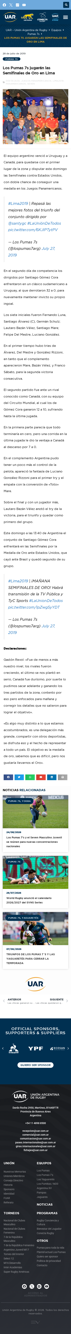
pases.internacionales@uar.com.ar (35, 1142)
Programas (47, 1213)
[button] (66, 5)
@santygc (17, 223)
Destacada (13, 81)
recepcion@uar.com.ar (35, 1130)
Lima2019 (58, 81)
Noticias (45, 1204)
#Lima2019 (18, 203)
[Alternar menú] (65, 17)
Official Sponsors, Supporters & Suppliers (35, 1030)
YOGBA (26, 801)
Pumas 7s (33, 34)
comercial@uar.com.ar (35, 1134)
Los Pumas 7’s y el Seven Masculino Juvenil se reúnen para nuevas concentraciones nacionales (34, 842)
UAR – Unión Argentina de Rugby (26, 30)
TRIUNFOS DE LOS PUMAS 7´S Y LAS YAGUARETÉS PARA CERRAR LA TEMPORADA (30, 959)
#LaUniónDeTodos (44, 223)
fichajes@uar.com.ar (36, 1150)
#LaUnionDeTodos (46, 600)
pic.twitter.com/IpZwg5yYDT (34, 607)
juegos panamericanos (36, 81)
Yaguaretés (30, 917)
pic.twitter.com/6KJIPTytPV (33, 230)
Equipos (56, 30)
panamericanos (16, 84)
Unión (9, 1163)
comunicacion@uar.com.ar (35, 1138)
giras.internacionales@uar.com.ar (35, 1146)
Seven (31, 84)
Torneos (11, 1213)
